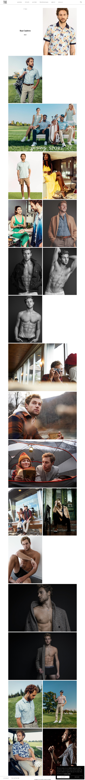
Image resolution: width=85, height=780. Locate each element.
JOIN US (60, 2)
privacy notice (67, 773)
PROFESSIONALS (44, 2)
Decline (77, 777)
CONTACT (6, 778)
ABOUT (53, 2)
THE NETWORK (15, 778)
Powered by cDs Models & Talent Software (42, 779)
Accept (63, 777)
